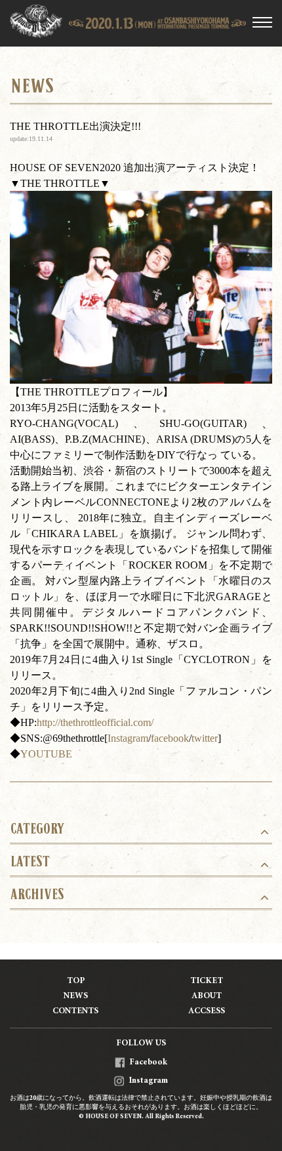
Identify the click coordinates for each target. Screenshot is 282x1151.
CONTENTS (75, 1011)
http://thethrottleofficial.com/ (95, 722)
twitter (204, 738)
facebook (170, 738)
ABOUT (206, 996)
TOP (76, 981)
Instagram (128, 738)
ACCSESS (206, 1011)
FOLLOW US (141, 1044)
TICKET (206, 981)
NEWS (76, 996)
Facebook (148, 1063)
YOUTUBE (46, 753)
